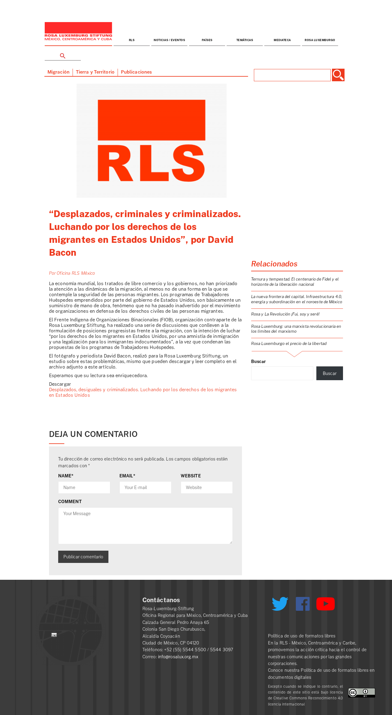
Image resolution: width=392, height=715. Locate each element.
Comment (70, 501)
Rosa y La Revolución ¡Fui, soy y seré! (285, 314)
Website (191, 476)
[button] (63, 53)
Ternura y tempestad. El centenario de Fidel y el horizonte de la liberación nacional (295, 281)
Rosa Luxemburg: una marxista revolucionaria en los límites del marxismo (296, 329)
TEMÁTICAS (244, 40)
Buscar (258, 361)
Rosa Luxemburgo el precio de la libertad (288, 344)
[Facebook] (303, 604)
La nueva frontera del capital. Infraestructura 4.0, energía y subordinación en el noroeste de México (296, 299)
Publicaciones (136, 72)
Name (66, 476)
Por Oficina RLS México (72, 273)
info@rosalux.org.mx (178, 657)
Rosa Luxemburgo (320, 40)
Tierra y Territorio (95, 72)
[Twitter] (280, 606)
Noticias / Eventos (169, 40)
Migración (58, 72)
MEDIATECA (282, 40)
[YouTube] (325, 606)
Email (127, 476)
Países (207, 40)
